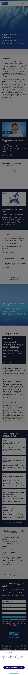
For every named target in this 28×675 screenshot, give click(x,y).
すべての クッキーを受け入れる (14, 667)
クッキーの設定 (14, 672)
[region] (14, 662)
